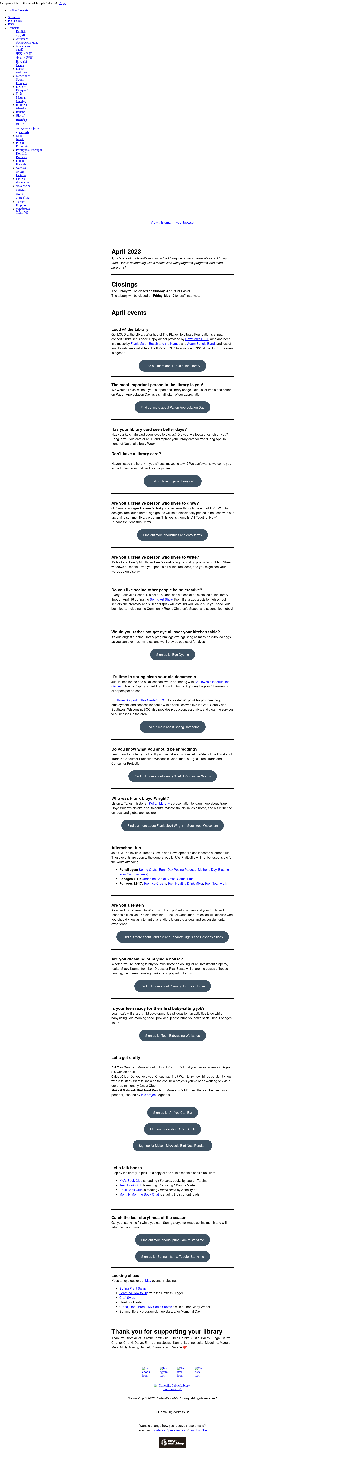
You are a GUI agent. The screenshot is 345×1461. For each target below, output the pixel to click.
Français (21, 83)
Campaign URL (10, 3)
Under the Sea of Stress (158, 878)
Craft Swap (127, 1297)
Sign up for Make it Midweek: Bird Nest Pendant (172, 1145)
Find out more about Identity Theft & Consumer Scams (172, 776)
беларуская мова (27, 42)
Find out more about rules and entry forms (172, 535)
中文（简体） (25, 53)
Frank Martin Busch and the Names (155, 343)
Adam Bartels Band (201, 343)
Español (21, 160)
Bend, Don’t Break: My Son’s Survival (146, 1306)
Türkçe (20, 201)
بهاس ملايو (23, 132)
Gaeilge (21, 101)
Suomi (20, 79)
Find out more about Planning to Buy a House (172, 986)
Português (22, 146)
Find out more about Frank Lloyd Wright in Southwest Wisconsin (172, 825)
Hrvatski (21, 61)
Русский (21, 157)
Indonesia (22, 104)
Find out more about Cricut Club (172, 1129)
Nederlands (23, 76)
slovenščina (23, 186)
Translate (13, 28)
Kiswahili (22, 164)
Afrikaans (22, 39)
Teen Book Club (130, 1185)
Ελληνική (22, 90)
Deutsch (21, 86)
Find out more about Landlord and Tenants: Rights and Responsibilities (172, 937)
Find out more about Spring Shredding (173, 727)
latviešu (21, 178)
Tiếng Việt (22, 212)
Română (21, 153)
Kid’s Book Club (130, 1180)
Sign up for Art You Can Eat (172, 1112)
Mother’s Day (207, 869)
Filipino (21, 205)
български (23, 46)
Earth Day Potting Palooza (177, 869)
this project (148, 1094)
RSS (11, 24)
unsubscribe (198, 1430)
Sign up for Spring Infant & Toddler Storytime (172, 1256)
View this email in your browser (173, 222)
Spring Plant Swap (132, 1288)
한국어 (21, 124)
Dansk (20, 68)
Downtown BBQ (196, 339)
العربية (20, 35)
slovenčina (22, 182)
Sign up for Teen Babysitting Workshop (172, 1035)
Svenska (21, 168)
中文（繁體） (25, 57)
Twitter (18, 10)
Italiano (20, 112)
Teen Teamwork (216, 883)
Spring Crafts (148, 869)
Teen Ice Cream (155, 883)
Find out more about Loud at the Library (172, 365)
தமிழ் (19, 193)
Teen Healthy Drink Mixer (185, 883)
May (148, 1280)
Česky (20, 65)
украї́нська (23, 209)
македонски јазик (28, 128)
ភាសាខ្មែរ (21, 120)
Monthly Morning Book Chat (139, 1194)
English (21, 31)
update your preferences (168, 1430)
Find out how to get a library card (173, 481)
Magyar (21, 97)
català (19, 49)
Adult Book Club (131, 1189)
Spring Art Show (161, 599)
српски (21, 189)
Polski (20, 142)
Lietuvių (21, 175)
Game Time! (185, 878)
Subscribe (14, 17)
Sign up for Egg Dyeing (172, 654)
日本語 (21, 115)
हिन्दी (19, 94)
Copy (62, 3)
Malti (19, 135)
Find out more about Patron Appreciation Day (172, 407)
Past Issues (15, 20)
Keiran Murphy (159, 803)
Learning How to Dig (134, 1293)
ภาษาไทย (23, 197)
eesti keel (22, 72)
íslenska (21, 108)
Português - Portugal (29, 150)
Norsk (20, 139)
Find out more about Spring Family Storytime (172, 1240)
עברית (20, 171)
